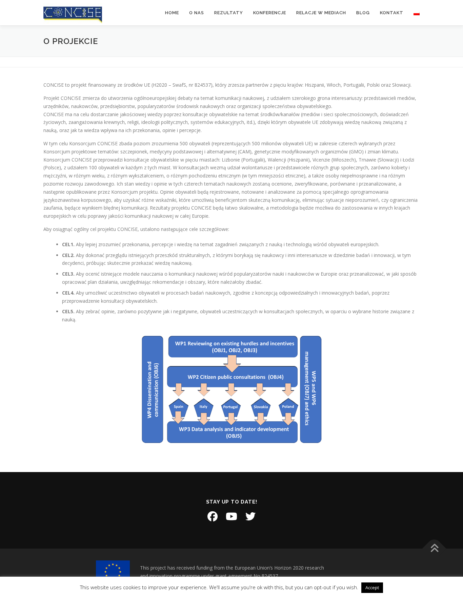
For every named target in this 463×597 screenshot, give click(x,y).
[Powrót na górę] (434, 549)
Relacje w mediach (321, 12)
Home (172, 12)
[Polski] (414, 12)
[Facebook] (212, 516)
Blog (363, 12)
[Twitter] (250, 516)
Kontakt (391, 12)
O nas (196, 12)
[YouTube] (231, 516)
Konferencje (269, 12)
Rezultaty (228, 12)
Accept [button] (372, 587)
